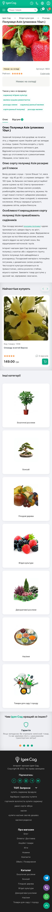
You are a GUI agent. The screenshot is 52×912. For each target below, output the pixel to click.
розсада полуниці (32, 226)
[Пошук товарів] (36, 10)
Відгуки (17, 119)
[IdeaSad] (14, 3)
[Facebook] (14, 781)
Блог (26, 834)
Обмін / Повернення (26, 862)
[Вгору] (46, 905)
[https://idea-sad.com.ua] (3, 10)
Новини (26, 852)
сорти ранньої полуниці (14, 109)
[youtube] (38, 781)
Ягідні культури (26, 888)
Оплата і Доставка (26, 838)
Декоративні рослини (26, 893)
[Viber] (20, 781)
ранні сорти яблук (24, 806)
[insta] (26, 781)
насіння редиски (23, 820)
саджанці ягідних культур (15, 95)
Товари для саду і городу (26, 902)
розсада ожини (10, 105)
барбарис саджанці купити (23, 797)
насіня (24, 811)
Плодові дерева (26, 884)
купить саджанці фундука (23, 792)
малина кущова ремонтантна (16, 100)
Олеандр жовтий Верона (16, 348)
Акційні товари (26, 843)
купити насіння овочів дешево (24, 815)
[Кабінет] (48, 3)
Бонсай (26, 879)
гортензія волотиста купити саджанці (23, 801)
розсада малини (35, 109)
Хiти (26, 848)
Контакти (26, 857)
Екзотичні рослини (26, 874)
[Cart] (45, 362)
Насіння (26, 898)
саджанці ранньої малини (32, 105)
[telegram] (32, 781)
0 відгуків (43, 356)
